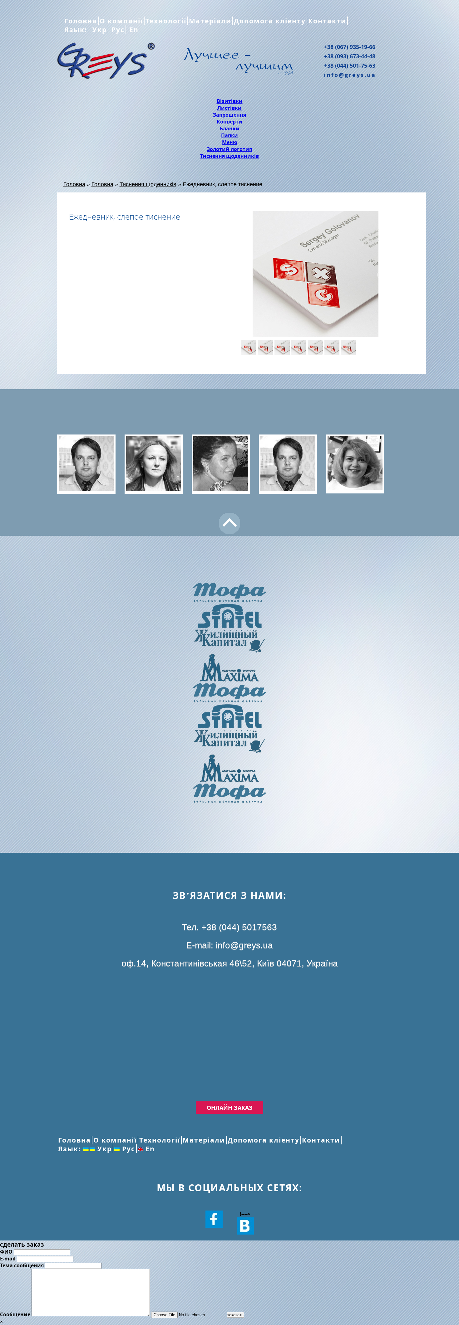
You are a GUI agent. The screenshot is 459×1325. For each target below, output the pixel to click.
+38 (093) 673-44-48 (349, 56)
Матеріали (210, 21)
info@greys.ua (350, 75)
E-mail (8, 1258)
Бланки (229, 128)
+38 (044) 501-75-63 (349, 65)
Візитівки (230, 101)
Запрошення (229, 114)
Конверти (229, 121)
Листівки (229, 107)
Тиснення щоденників (229, 156)
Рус (117, 29)
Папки (229, 135)
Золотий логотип (229, 149)
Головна (80, 21)
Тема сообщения (22, 1265)
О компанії (121, 21)
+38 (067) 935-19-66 (349, 47)
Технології (166, 21)
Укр (98, 29)
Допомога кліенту (270, 21)
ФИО (6, 1251)
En (133, 29)
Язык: (76, 29)
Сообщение (15, 1314)
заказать (235, 1315)
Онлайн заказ (230, 1107)
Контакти (327, 21)
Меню (229, 142)
